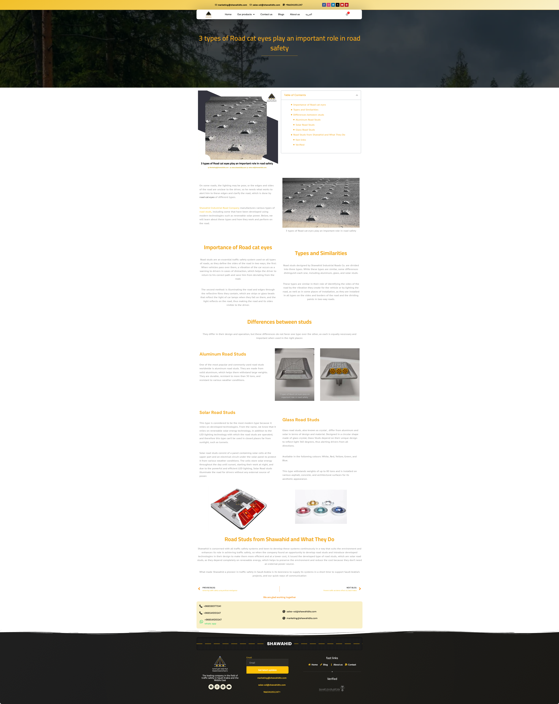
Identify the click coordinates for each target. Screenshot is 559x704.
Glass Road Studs (305, 129)
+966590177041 (212, 606)
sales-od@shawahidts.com (301, 611)
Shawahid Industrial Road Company (219, 207)
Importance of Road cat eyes (309, 104)
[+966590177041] (200, 606)
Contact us (266, 14)
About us (295, 14)
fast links (301, 139)
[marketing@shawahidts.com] (283, 618)
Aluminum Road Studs (308, 119)
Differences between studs (308, 114)
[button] (357, 95)
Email (249, 657)
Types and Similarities (305, 109)
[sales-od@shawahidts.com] (283, 611)
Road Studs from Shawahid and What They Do (319, 134)
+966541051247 (212, 612)
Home (228, 14)
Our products (244, 14)
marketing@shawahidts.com (302, 618)
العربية (309, 14)
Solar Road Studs (305, 124)
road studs (205, 211)
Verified (300, 144)
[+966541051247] (200, 613)
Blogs (281, 14)
